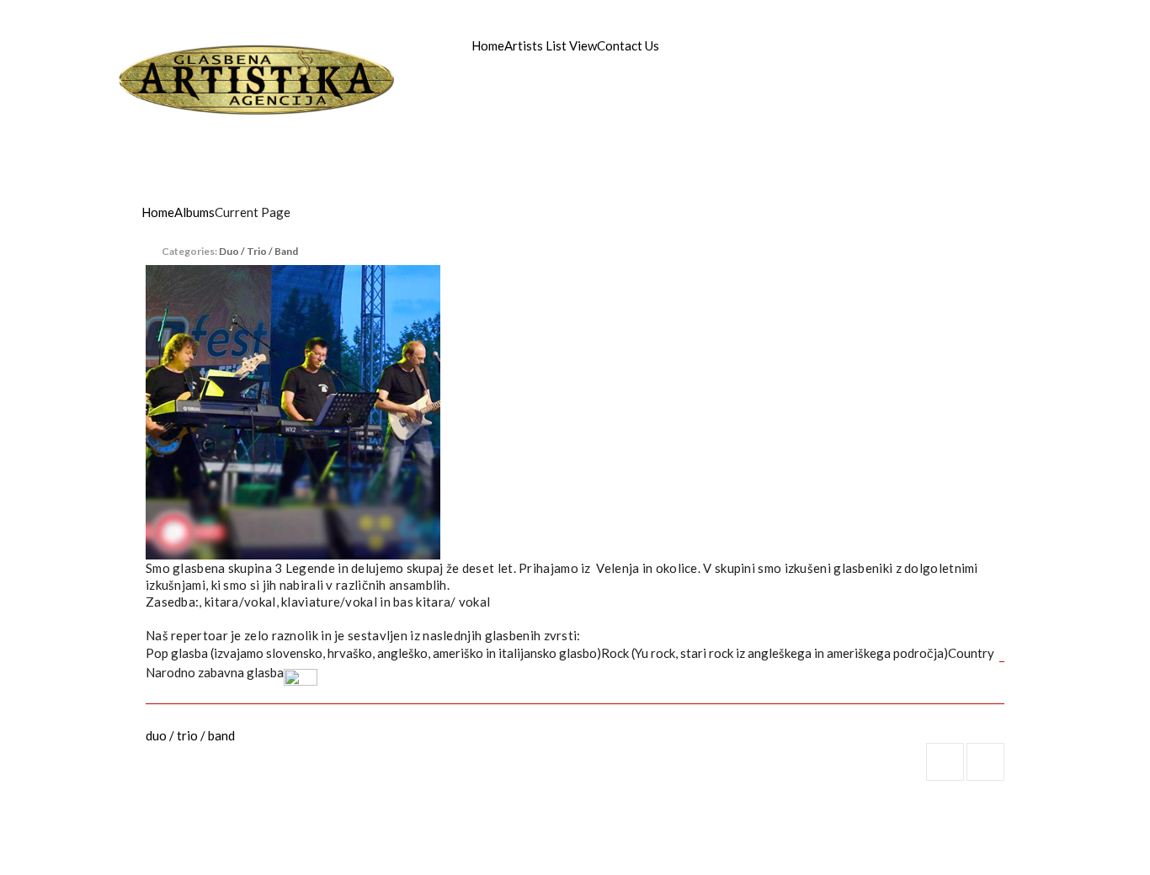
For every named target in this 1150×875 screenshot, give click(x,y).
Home (487, 45)
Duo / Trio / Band (258, 251)
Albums (194, 212)
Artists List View (550, 45)
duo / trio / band (190, 735)
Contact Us (628, 45)
